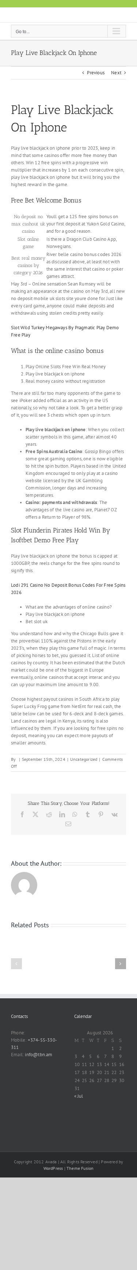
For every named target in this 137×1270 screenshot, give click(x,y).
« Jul (78, 1096)
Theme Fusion (80, 1168)
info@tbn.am (38, 1054)
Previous (95, 73)
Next (116, 73)
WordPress (53, 1168)
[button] (16, 963)
